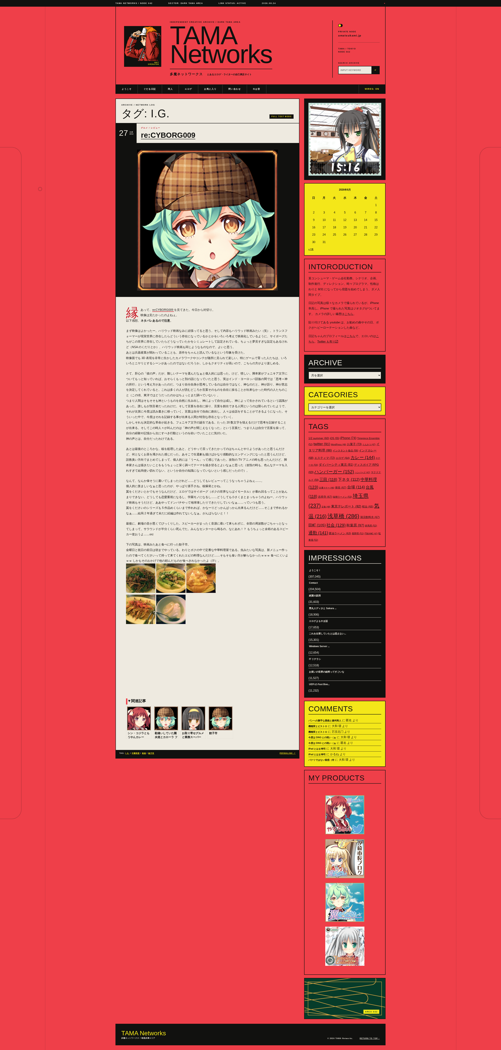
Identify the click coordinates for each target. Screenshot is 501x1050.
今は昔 (256, 89)
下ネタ (349, 479)
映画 (144, 753)
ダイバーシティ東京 (336, 464)
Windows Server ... (319, 646)
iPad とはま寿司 (317, 748)
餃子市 (151, 753)
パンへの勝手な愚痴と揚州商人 (324, 720)
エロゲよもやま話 (318, 621)
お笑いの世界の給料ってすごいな (326, 671)
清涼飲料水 (370, 517)
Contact (313, 583)
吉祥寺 (325, 496)
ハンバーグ (362, 472)
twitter (322, 444)
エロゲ (188, 89)
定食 (326, 507)
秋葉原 (355, 525)
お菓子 (354, 444)
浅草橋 (343, 516)
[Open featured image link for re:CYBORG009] (207, 220)
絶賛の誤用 (315, 595)
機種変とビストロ (317, 726)
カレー (363, 457)
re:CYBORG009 (168, 135)
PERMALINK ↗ (288, 753)
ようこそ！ (315, 570)
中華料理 (136, 753)
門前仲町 (371, 533)
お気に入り (210, 89)
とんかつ (369, 444)
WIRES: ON (372, 89)
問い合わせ (234, 89)
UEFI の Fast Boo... (319, 684)
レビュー (155, 128)
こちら (348, 314)
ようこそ (127, 89)
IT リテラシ (315, 659)
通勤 (318, 532)
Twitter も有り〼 (327, 341)
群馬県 (371, 525)
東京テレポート (346, 506)
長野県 (358, 533)
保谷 (340, 487)
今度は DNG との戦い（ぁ (322, 737)
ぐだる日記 (150, 89)
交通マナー (326, 488)
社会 (336, 525)
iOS (334, 438)
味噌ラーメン (342, 497)
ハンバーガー (334, 471)
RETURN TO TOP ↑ (370, 1038)
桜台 (367, 506)
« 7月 (311, 249)
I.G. (127, 753)
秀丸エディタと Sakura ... (322, 608)
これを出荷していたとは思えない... (327, 633)
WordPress (338, 444)
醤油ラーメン (340, 533)
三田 (328, 479)
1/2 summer (318, 438)
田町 (317, 525)
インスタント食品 (345, 450)
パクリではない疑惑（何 (321, 760)
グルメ (144, 128)
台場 (356, 487)
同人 (170, 89)
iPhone (348, 438)
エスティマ (324, 457)
